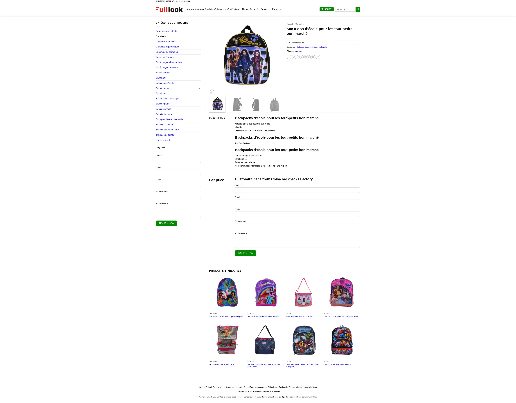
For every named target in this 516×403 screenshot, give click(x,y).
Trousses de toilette (165, 135)
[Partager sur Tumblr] (318, 57)
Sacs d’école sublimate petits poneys (263, 316)
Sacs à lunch (162, 93)
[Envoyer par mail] (299, 57)
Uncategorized (163, 140)
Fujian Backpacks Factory (284, 387)
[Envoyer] (358, 9)
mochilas (298, 51)
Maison (190, 9)
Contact (264, 9)
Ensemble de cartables (167, 52)
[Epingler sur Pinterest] (303, 57)
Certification (233, 9)
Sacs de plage (163, 104)
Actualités (254, 9)
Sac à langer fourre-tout (167, 67)
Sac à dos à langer (165, 57)
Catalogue (219, 9)
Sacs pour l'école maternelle (169, 119)
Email (158, 167)
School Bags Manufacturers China (258, 387)
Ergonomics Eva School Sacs (221, 364)
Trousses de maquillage (167, 130)
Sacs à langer (162, 88)
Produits (209, 9)
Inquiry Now (166, 223)
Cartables (161, 36)
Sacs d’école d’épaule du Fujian (299, 316)
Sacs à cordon (163, 73)
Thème (245, 9)
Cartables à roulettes (166, 41)
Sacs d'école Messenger (167, 98)
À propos (199, 9)
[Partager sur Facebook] (289, 57)
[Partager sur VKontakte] (308, 57)
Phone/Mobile (162, 191)
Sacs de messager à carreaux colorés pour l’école (264, 365)
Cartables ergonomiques (167, 47)
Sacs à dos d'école (165, 83)
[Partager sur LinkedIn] (313, 57)
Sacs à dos (161, 78)
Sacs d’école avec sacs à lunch (337, 364)
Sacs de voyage (163, 109)
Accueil (290, 24)
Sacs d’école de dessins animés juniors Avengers (302, 365)
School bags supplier (234, 387)
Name (158, 155)
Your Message (162, 203)
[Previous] (214, 58)
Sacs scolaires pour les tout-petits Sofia (341, 316)
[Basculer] (199, 88)
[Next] (277, 58)
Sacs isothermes (164, 114)
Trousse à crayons (164, 124)
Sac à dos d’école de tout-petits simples (226, 316)
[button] (327, 9)
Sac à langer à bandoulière (169, 62)
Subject (159, 179)
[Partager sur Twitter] (294, 57)
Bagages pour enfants (166, 31)
